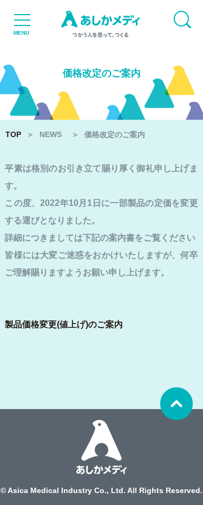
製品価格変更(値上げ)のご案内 (64, 324)
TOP (13, 134)
